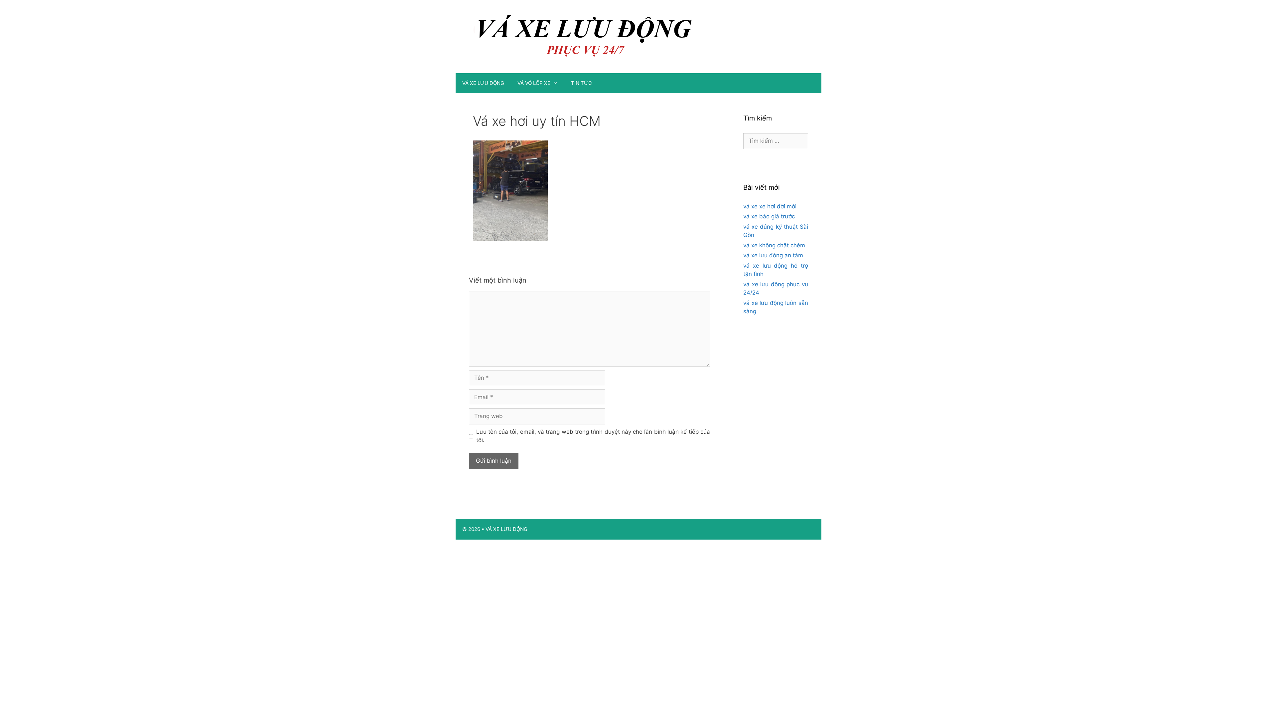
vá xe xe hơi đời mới (769, 206)
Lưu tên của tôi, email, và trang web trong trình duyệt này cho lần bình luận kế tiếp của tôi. (593, 436)
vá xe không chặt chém (774, 245)
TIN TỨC (581, 83)
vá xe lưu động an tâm (773, 255)
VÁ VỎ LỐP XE (533, 83)
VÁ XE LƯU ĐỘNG (483, 83)
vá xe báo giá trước (769, 216)
